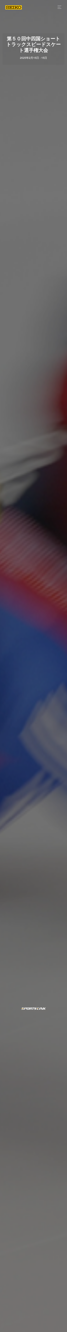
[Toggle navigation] (58, 7)
